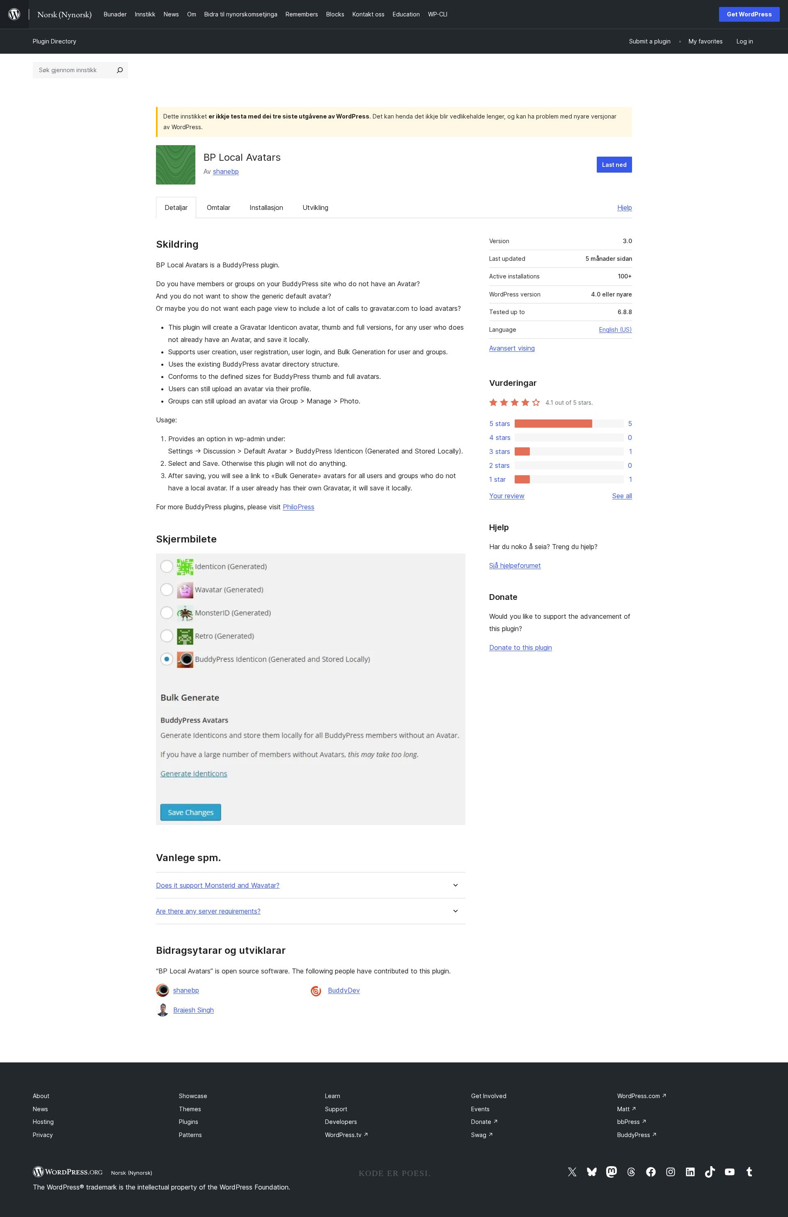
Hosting (43, 1121)
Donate (484, 1121)
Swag (482, 1134)
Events (480, 1108)
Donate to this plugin (520, 647)
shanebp (226, 171)
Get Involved (488, 1095)
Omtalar (218, 207)
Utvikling (315, 207)
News (40, 1108)
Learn (332, 1095)
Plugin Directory (54, 41)
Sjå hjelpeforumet (515, 565)
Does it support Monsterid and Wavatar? (217, 885)
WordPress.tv (347, 1134)
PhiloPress (298, 507)
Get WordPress (749, 14)
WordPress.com (642, 1095)
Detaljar (176, 207)
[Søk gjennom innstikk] (120, 70)
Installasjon (266, 207)
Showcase (193, 1095)
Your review (507, 496)
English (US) (615, 329)
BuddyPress (637, 1134)
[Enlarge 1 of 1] (454, 565)
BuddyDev (344, 990)
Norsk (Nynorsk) (131, 1172)
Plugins (188, 1121)
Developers (341, 1121)
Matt (627, 1108)
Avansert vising (512, 348)
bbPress (632, 1121)
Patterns (190, 1134)
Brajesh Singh (193, 1010)
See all (622, 496)
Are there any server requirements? (208, 911)
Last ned (614, 164)
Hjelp (624, 207)
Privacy (43, 1134)
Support (336, 1108)
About (41, 1095)
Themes (190, 1108)
